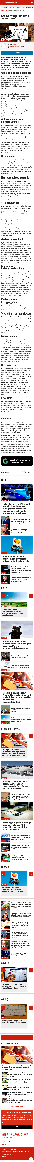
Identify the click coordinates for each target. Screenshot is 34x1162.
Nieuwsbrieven (19, 1134)
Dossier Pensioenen (6, 928)
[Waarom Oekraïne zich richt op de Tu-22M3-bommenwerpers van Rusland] (5, 706)
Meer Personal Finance (21, 1105)
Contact (4, 1156)
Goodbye (27, 1151)
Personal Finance (5, 41)
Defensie (3, 573)
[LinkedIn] (9, 1140)
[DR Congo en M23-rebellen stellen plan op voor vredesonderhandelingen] (5, 853)
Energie (3, 723)
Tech (23, 7)
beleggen (4, 63)
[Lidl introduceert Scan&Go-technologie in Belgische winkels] (5, 950)
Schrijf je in (17, 1127)
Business (4, 500)
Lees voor (17, 53)
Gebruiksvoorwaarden (16, 1136)
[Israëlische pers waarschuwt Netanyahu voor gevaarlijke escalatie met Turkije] (5, 527)
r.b (4, 46)
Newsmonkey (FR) (18, 1151)
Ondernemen (5, 7)
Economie (11, 7)
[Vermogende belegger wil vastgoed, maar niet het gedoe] (14, 1004)
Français (4, 1145)
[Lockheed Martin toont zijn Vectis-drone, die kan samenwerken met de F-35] (5, 843)
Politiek (18, 7)
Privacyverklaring (7, 1138)
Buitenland (4, 524)
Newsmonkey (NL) (7, 1151)
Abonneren (5, 1134)
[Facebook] (3, 1140)
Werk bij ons (5, 1136)
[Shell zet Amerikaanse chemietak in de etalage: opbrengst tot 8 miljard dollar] (17, 537)
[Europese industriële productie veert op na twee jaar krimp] (5, 653)
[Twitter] (6, 1140)
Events (26, 1134)
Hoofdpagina (4, 10)
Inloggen (11, 1134)
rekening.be (15, 45)
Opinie (3, 1017)
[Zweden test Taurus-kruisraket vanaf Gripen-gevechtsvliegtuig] (5, 662)
